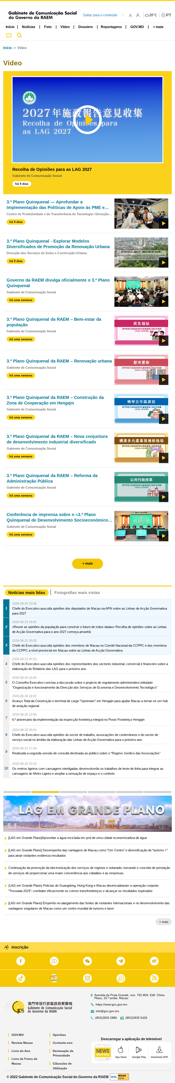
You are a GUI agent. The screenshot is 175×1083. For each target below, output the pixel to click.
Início (7, 48)
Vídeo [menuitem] (65, 27)
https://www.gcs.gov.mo (111, 1004)
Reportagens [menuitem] (111, 27)
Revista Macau (22, 1042)
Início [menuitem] (10, 27)
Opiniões (59, 1035)
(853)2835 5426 (136, 1017)
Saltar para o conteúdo (100, 15)
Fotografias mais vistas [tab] (77, 592)
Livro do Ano (21, 1051)
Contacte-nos (63, 1042)
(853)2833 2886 (106, 1017)
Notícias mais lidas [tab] (26, 592)
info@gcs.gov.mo (107, 1011)
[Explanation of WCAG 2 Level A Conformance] (119, 1077)
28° (153, 15)
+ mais (163, 928)
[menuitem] (29, 27)
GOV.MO (18, 1035)
